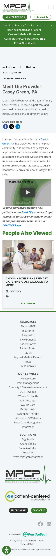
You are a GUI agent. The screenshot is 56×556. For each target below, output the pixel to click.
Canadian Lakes (28, 448)
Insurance (28, 331)
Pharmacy (28, 427)
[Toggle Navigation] (51, 7)
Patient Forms (28, 344)
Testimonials (28, 366)
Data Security (30, 540)
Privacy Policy (16, 540)
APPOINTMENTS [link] (16, 17)
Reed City (28, 452)
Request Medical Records (28, 357)
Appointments (18, 510)
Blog (28, 361)
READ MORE (27, 303)
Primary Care (28, 378)
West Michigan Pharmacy (28, 457)
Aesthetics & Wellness (28, 418)
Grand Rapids (28, 443)
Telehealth (28, 335)
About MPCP (28, 326)
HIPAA (41, 540)
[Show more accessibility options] (6, 550)
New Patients (28, 339)
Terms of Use (27, 543)
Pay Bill (28, 352)
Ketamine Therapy (28, 413)
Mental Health (28, 409)
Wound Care (28, 405)
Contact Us (42, 17)
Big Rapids (28, 439)
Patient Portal (28, 348)
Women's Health (28, 396)
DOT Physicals (28, 391)
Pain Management (28, 383)
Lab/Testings (28, 400)
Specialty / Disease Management (28, 387)
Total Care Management (28, 422)
